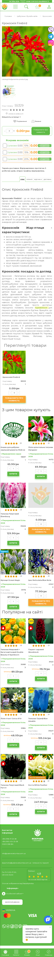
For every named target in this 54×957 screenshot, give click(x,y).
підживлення (42, 308)
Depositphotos (28, 883)
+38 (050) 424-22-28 (10, 841)
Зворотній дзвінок (12, 902)
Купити (13, 474)
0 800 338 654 (7, 844)
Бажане (38, 121)
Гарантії (29, 179)
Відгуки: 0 (38, 179)
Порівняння (22, 121)
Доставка (47, 179)
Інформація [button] (12, 888)
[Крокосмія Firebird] (27, 51)
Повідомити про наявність (14, 399)
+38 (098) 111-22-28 (9, 839)
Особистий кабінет (14, 894)
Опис (22, 179)
